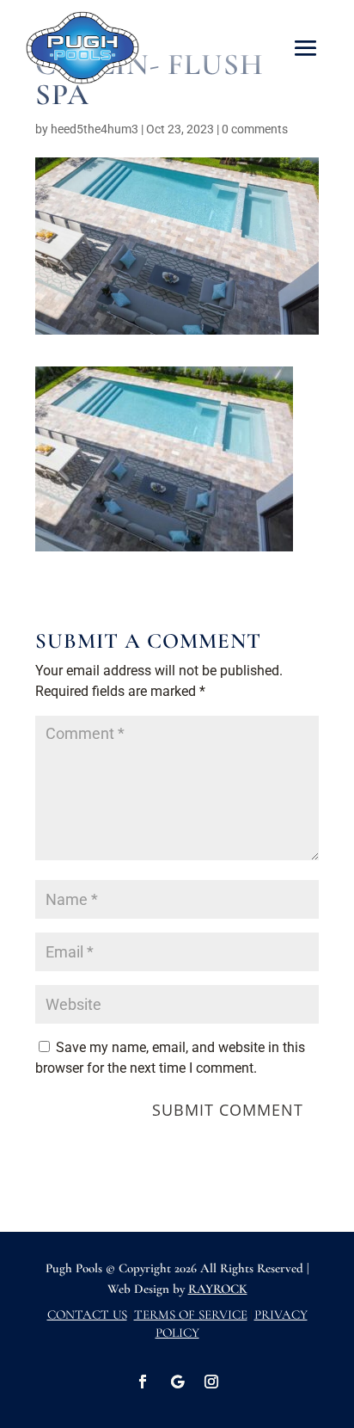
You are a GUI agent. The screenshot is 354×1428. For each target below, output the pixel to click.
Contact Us (87, 1314)
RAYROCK (217, 1288)
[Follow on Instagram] (211, 1381)
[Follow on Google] (177, 1381)
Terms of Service (190, 1314)
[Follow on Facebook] (142, 1381)
